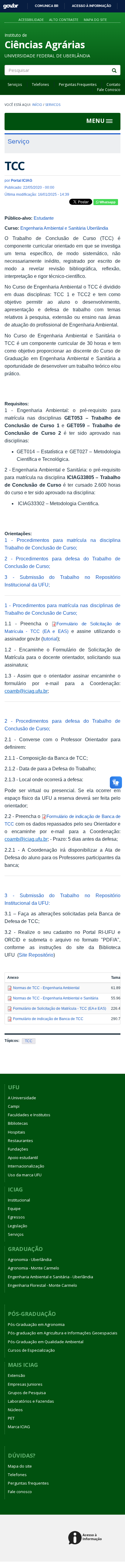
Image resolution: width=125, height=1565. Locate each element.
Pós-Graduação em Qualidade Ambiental (45, 1341)
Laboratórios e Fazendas (31, 1401)
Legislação (17, 1226)
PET (11, 1418)
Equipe (14, 1208)
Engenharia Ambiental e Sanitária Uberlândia (64, 228)
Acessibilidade (31, 19)
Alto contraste (63, 19)
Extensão (16, 1375)
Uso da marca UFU (25, 1175)
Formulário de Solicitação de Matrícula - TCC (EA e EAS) (59, 1008)
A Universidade (22, 1097)
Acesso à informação (91, 6)
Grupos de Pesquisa (27, 1392)
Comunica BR (46, 6)
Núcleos (15, 1409)
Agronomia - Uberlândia (30, 1259)
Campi (13, 1106)
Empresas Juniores (25, 1384)
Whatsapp (107, 202)
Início (37, 105)
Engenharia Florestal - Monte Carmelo (42, 1285)
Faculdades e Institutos (29, 1114)
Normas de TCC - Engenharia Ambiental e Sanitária (55, 998)
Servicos (52, 105)
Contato (113, 84)
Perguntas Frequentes (77, 84)
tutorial (50, 638)
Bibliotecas (18, 1123)
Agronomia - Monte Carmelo (33, 1268)
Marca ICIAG (19, 1426)
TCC (28, 1041)
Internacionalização (26, 1166)
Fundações (18, 1149)
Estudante (44, 218)
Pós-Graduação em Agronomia (36, 1324)
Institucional (19, 1200)
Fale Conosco (108, 89)
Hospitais (16, 1132)
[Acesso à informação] (86, 1538)
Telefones (40, 84)
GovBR (8, 4)
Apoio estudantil (23, 1157)
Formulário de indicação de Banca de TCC (48, 1019)
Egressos (16, 1217)
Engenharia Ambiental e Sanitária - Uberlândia (50, 1276)
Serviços (15, 84)
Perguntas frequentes (28, 1483)
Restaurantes (20, 1140)
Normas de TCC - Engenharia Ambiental (46, 988)
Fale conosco (20, 1491)
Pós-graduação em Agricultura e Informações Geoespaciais (62, 1333)
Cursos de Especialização (31, 1350)
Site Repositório (36, 955)
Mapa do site (95, 19)
